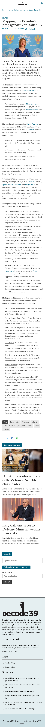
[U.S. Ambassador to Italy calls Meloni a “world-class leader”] (22, 460)
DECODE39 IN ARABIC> (10, 652)
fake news (25, 422)
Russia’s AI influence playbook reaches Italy (20, 691)
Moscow (12, 426)
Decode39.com (28, 721)
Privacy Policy (10, 667)
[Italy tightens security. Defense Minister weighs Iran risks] (22, 509)
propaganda (22, 426)
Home (4, 10)
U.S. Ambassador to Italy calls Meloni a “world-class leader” (21, 480)
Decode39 (20, 29)
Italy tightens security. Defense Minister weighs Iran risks (21, 529)
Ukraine (6, 430)
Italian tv (34, 422)
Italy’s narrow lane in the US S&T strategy (19, 709)
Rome (30, 426)
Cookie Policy (10, 663)
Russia (37, 426)
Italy (5, 426)
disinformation (14, 422)
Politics (5, 18)
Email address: (7, 573)
